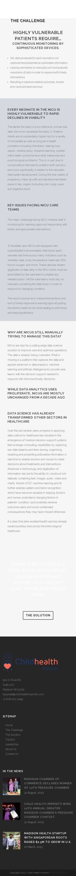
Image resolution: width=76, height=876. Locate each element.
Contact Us (11, 753)
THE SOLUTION (38, 615)
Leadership (12, 744)
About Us (10, 749)
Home (9, 725)
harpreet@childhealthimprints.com (23, 694)
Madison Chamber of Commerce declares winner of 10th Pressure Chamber (48, 783)
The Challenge (14, 730)
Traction (10, 739)
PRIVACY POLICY (57, 872)
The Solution (12, 734)
